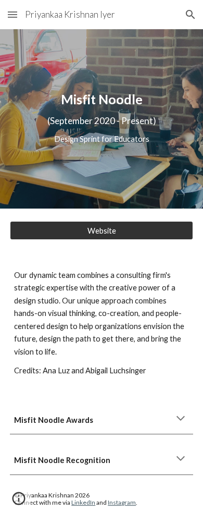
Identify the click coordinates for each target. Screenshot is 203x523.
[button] (12, 14)
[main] (101, 119)
